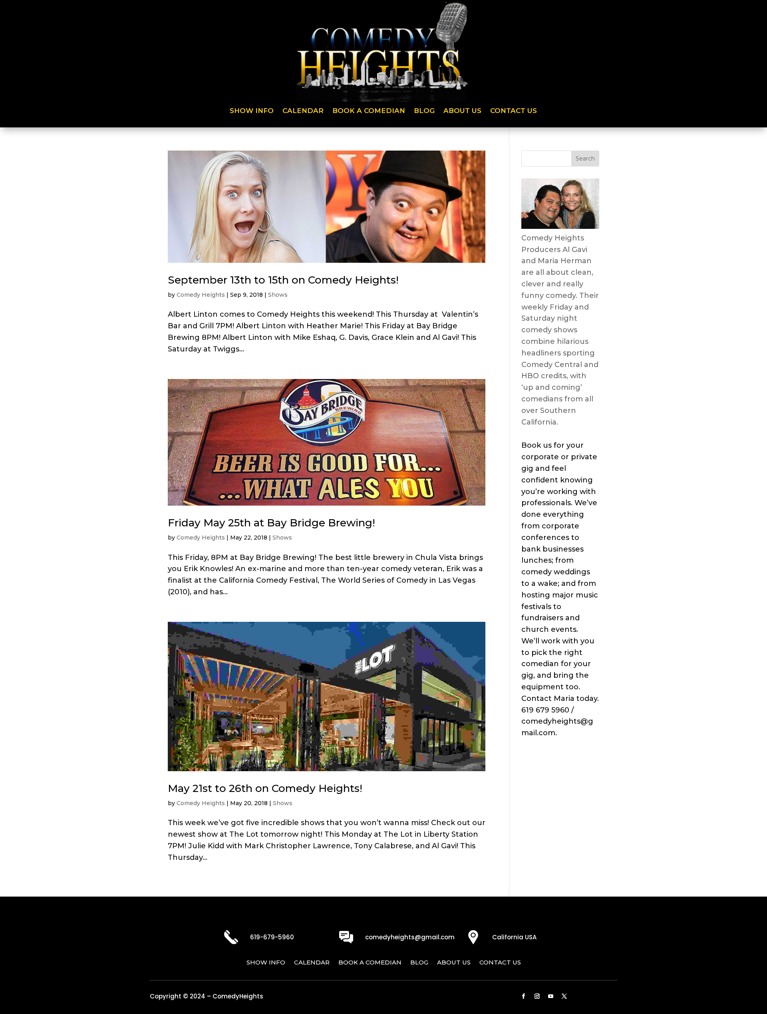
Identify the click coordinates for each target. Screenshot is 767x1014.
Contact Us (513, 111)
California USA (514, 937)
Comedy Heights (201, 294)
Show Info (252, 111)
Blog (424, 111)
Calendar (303, 111)
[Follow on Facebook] (524, 996)
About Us (462, 111)
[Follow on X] (564, 996)
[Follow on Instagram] (537, 996)
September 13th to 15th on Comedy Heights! (283, 280)
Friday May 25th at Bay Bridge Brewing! (271, 522)
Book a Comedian (368, 111)
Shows (278, 294)
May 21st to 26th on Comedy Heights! (265, 788)
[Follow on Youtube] (551, 996)
